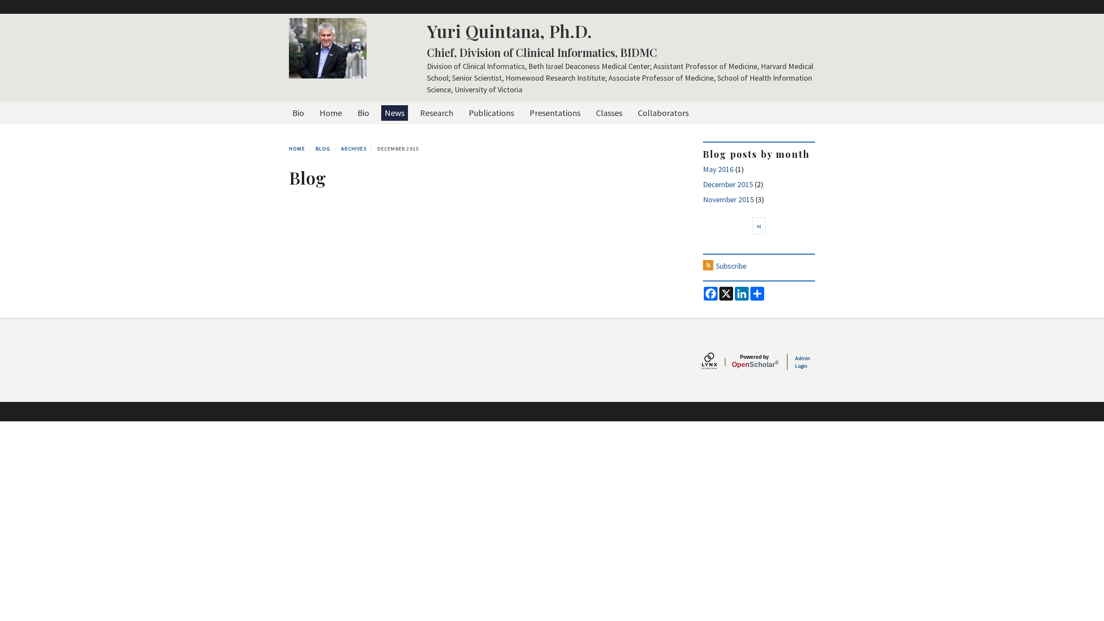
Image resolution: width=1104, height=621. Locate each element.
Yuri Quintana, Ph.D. (509, 30)
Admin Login (802, 362)
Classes (609, 112)
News (395, 112)
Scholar (754, 361)
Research (436, 112)
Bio (298, 112)
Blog (323, 148)
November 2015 (728, 199)
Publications (491, 112)
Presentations (555, 112)
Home (331, 112)
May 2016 (718, 169)
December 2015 (728, 184)
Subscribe (731, 266)
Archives (354, 148)
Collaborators (663, 112)
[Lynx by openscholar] (717, 362)
